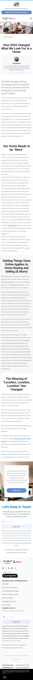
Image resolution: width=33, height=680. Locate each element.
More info (8, 673)
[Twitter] (5, 568)
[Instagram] (15, 568)
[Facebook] (3, 568)
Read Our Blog (7, 598)
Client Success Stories (10, 587)
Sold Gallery (6, 605)
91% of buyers (12, 225)
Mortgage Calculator (9, 601)
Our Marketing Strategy (10, 591)
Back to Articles (8, 37)
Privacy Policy (16, 659)
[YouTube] (12, 568)
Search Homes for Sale (10, 594)
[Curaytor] (10, 577)
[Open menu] (31, 18)
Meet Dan (5, 584)
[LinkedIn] (8, 568)
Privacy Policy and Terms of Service (11, 640)
